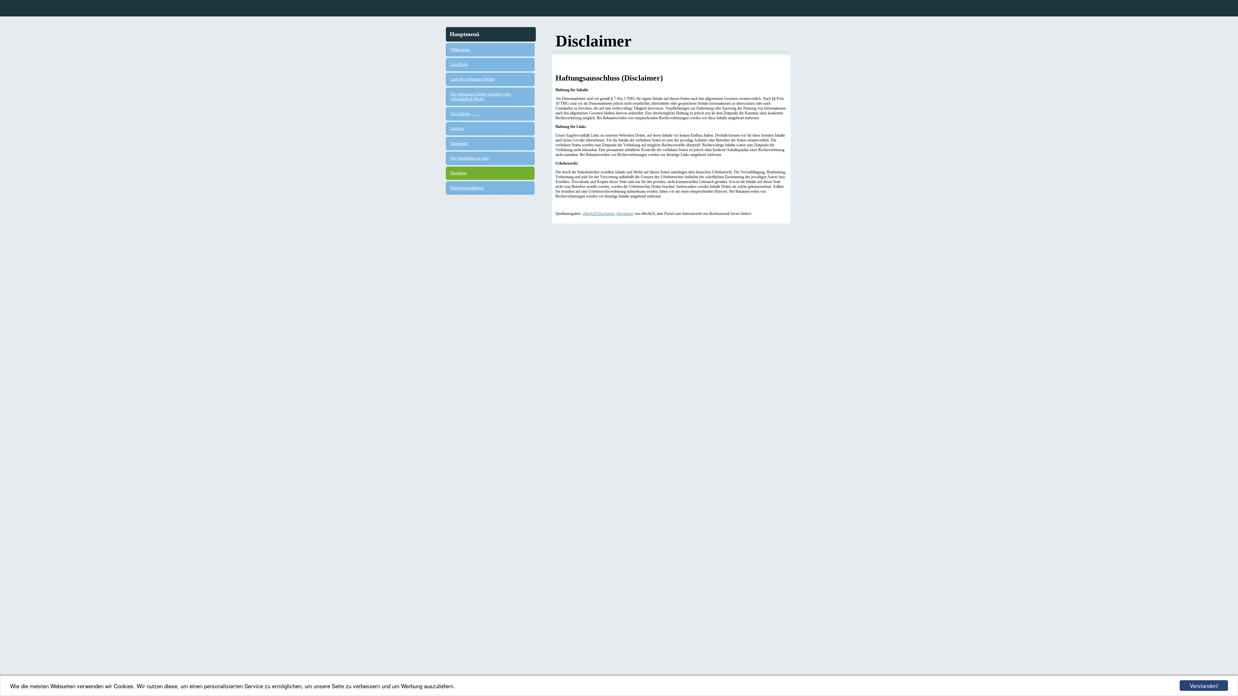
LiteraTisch (458, 64)
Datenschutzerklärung (467, 188)
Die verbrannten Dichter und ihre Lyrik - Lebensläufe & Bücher (481, 96)
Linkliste (457, 128)
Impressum (458, 143)
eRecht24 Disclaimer (598, 213)
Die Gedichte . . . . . (465, 113)
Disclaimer (458, 173)
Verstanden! (1204, 686)
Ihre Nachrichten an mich (469, 158)
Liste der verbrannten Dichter (472, 79)
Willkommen (460, 49)
